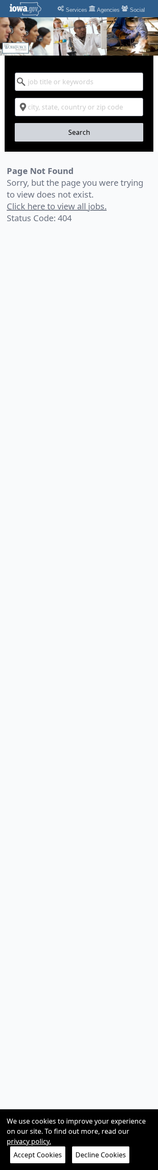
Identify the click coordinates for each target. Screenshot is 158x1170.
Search (79, 132)
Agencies (108, 10)
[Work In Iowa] (79, 36)
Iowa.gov (30, 9)
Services (75, 10)
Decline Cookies (100, 1154)
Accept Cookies (37, 1154)
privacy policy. (29, 1141)
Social (136, 10)
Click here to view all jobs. (57, 206)
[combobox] (79, 81)
